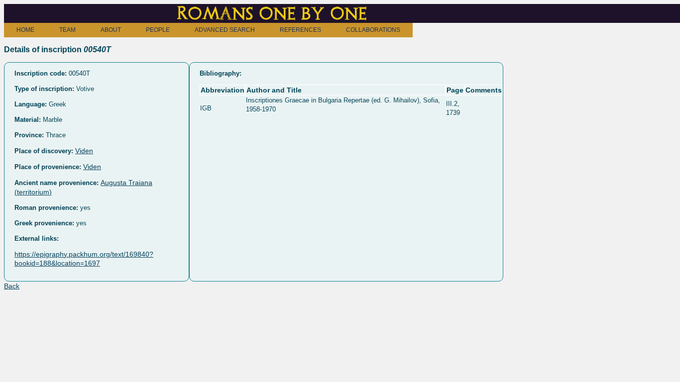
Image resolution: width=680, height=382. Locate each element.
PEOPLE (158, 29)
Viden (84, 151)
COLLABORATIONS (373, 29)
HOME (25, 29)
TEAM (67, 29)
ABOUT (111, 29)
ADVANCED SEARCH (225, 29)
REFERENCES (300, 29)
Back (11, 286)
